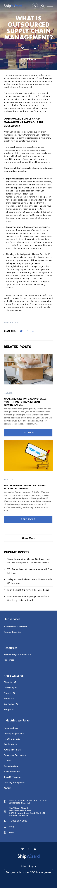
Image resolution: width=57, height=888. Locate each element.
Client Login (28, 59)
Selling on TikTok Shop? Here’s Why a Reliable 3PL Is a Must (29, 581)
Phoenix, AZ (10, 693)
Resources (9, 660)
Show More (28, 538)
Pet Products (10, 744)
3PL (35, 162)
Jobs (11, 832)
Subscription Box (12, 771)
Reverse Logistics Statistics (17, 654)
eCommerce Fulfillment (15, 626)
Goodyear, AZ (10, 687)
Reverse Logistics (12, 632)
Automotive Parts (12, 750)
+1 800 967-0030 (18, 821)
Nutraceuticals (11, 728)
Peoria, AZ (9, 698)
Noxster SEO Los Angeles (35, 872)
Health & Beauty (12, 739)
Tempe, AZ (9, 709)
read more (28, 432)
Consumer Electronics (15, 755)
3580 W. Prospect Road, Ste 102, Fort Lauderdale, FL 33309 (28, 801)
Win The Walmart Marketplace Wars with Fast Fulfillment (29, 571)
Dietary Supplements (14, 733)
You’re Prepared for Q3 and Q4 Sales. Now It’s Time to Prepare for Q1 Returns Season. (25, 401)
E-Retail (7, 760)
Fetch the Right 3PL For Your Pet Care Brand (28, 589)
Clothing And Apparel (14, 782)
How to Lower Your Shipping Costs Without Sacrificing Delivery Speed (28, 598)
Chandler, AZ (10, 682)
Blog (11, 826)
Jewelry (7, 788)
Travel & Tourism (12, 777)
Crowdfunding (11, 766)
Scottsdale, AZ (11, 704)
